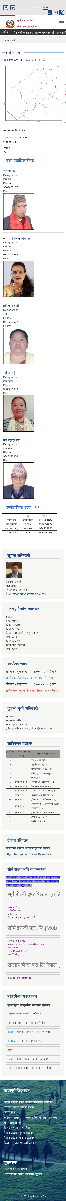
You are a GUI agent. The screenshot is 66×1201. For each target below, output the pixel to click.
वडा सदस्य (8, 246)
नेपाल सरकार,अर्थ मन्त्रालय (19, 1138)
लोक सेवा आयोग (13, 1122)
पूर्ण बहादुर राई (11, 440)
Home (5, 40)
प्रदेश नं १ (10, 1112)
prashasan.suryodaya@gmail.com (32, 728)
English (34, 7)
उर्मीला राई (9, 373)
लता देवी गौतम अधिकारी (17, 238)
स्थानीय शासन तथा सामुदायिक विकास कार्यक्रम (30, 1117)
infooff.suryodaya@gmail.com (29, 593)
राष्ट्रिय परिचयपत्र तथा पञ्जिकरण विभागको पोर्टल (28, 854)
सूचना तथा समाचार (16, 1168)
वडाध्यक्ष (7, 179)
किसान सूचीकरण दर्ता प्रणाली (20, 1143)
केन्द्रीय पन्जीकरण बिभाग (17, 1128)
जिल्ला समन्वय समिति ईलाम (19, 1107)
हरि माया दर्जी (11, 306)
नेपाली (45, 7)
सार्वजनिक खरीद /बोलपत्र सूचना (23, 1174)
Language (8, 130)
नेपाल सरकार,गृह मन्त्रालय (18, 1133)
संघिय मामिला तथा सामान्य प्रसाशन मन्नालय (28, 1102)
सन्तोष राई (9, 171)
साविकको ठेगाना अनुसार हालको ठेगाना (28, 848)
